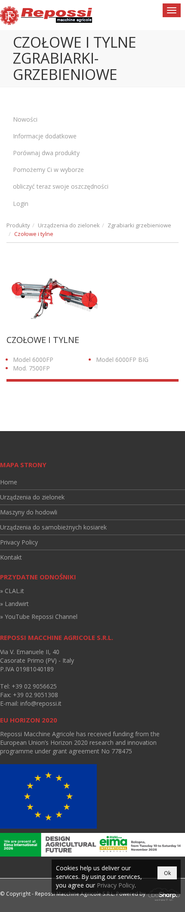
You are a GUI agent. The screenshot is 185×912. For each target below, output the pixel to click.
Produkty (18, 225)
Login (20, 203)
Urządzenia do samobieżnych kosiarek (53, 527)
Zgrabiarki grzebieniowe (139, 225)
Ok (167, 873)
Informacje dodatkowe (45, 136)
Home (8, 482)
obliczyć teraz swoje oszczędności (60, 186)
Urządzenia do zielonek (69, 225)
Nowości (25, 119)
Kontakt (11, 557)
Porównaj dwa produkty (46, 153)
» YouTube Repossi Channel (38, 616)
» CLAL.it (12, 591)
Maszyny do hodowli (28, 512)
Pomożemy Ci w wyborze (48, 169)
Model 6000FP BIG (122, 359)
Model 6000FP (33, 359)
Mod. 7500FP (31, 368)
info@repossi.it (41, 703)
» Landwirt (14, 604)
